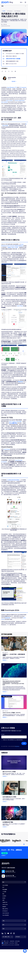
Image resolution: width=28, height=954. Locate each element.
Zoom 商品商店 (5, 915)
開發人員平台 (5, 908)
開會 (21, 2)
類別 (2, 6)
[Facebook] (11, 933)
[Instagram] (14, 933)
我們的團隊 (4, 889)
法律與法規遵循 (17, 941)
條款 (2, 941)
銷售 (3, 924)
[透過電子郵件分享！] (15, 71)
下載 (3, 920)
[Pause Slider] (24, 843)
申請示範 (4, 853)
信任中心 (7, 941)
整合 (3, 893)
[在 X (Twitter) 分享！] (9, 71)
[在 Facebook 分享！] (6, 71)
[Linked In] (2, 933)
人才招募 (4, 891)
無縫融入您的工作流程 (13, 247)
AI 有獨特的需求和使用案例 (13, 480)
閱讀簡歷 (13, 81)
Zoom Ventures (5, 913)
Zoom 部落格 (5, 885)
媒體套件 (4, 906)
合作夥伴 (4, 896)
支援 (3, 929)
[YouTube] (8, 933)
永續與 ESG (4, 902)
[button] (25, 951)
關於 (3, 882)
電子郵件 (3, 734)
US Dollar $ (18, 936)
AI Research (5, 911)
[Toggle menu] (25, 2)
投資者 (3, 898)
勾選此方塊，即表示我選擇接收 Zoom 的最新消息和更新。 (13, 739)
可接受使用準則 (12, 941)
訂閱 (24, 743)
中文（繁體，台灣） (6, 936)
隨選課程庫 (7, 617)
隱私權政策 (17, 746)
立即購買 (3, 855)
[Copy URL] (2, 71)
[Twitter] (5, 933)
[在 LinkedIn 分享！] (12, 71)
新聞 (3, 900)
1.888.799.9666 (11, 868)
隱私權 (5, 941)
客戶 (3, 887)
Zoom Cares (5, 904)
